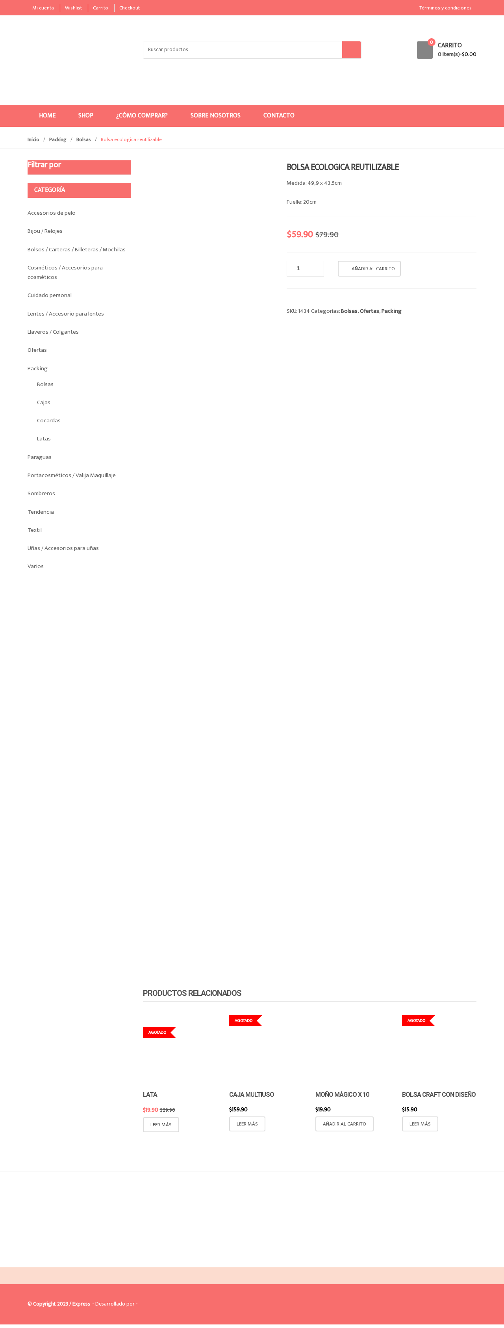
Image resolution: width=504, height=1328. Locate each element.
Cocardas (49, 420)
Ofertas (369, 311)
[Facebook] (36, 1261)
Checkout (129, 8)
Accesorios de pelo (52, 213)
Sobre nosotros (216, 115)
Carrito (100, 8)
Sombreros (41, 493)
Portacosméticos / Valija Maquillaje (72, 475)
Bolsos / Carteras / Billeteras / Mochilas (77, 249)
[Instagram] (52, 1261)
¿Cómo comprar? (142, 115)
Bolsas (83, 139)
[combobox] (242, 49)
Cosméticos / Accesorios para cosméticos (65, 272)
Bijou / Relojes (45, 231)
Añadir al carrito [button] (344, 1124)
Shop (85, 115)
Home (47, 115)
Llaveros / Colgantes (53, 332)
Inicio (33, 139)
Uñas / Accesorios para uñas (63, 548)
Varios (36, 566)
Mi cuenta (43, 8)
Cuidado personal (50, 295)
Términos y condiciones (445, 8)
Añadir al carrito (373, 268)
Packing (58, 139)
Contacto (279, 115)
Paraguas (40, 457)
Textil (35, 530)
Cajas (43, 402)
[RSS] (69, 1261)
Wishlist (73, 8)
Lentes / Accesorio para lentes (66, 314)
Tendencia (41, 512)
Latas (44, 439)
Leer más (161, 1124)
